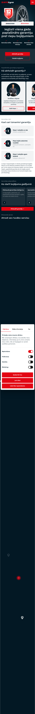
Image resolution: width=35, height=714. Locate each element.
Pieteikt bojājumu (17, 58)
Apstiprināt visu (17, 375)
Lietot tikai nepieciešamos (17, 386)
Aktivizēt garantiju (17, 54)
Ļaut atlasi (17, 380)
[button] (25, 577)
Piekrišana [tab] (6, 329)
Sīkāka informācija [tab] (17, 329)
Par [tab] (29, 329)
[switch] (30, 356)
